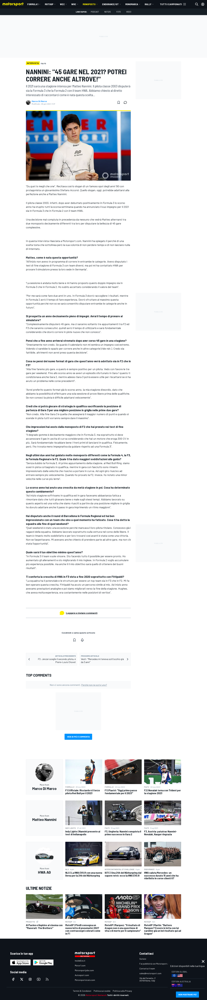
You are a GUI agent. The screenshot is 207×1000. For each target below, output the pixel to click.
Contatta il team (147, 968)
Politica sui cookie (102, 991)
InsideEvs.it (80, 960)
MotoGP (49, 4)
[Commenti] (126, 102)
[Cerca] (197, 4)
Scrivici (142, 959)
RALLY (148, 4)
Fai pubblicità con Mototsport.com (155, 963)
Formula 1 (32, 4)
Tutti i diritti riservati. (118, 995)
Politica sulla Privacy (122, 991)
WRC (73, 4)
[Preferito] (119, 102)
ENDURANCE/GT (110, 4)
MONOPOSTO (89, 4)
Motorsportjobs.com (84, 970)
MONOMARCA (131, 4)
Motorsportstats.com (85, 980)
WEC (62, 4)
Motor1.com (80, 965)
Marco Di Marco (39, 101)
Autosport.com (82, 975)
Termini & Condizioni (82, 991)
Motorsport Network (96, 995)
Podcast (95, 11)
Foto (118, 11)
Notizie (107, 11)
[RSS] (47, 979)
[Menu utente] (203, 4)
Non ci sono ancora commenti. (78, 684)
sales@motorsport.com (150, 973)
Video (128, 11)
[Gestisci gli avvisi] (82, 640)
